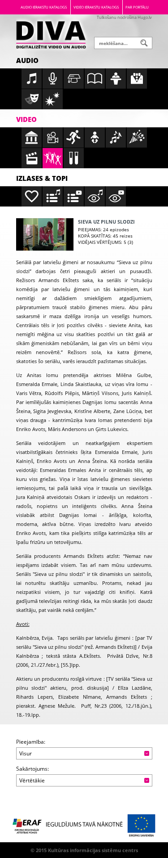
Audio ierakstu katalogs (44, 6)
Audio (27, 60)
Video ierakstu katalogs (96, 6)
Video (26, 119)
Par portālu (137, 6)
